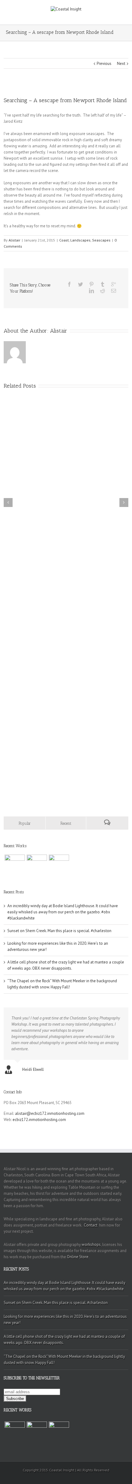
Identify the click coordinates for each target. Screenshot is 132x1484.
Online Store (77, 1256)
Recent (65, 823)
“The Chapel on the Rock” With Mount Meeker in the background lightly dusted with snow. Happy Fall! (64, 1359)
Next (121, 63)
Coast (64, 240)
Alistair (14, 240)
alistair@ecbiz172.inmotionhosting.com (49, 1113)
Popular (25, 823)
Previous (104, 63)
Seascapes (101, 240)
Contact (90, 1225)
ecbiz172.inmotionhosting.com (39, 1119)
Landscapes (80, 240)
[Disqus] (66, 702)
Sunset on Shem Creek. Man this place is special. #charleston (59, 930)
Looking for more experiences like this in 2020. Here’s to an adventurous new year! (65, 1319)
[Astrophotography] (37, 865)
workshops (91, 1244)
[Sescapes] (15, 865)
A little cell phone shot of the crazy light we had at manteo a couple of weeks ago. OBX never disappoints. (64, 1339)
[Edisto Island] (59, 865)
